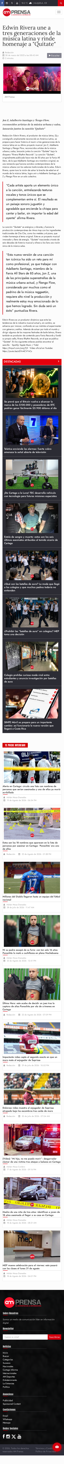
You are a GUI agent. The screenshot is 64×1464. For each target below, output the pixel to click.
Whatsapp (7, 1419)
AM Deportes (9, 1376)
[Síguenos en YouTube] (17, 3)
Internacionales (9, 1373)
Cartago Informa (10, 1369)
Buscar (6, 1356)
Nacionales (8, 1366)
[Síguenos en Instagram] (6, 3)
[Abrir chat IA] (57, 1447)
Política (6, 1386)
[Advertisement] (33, 109)
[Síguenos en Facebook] (2, 3)
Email (5, 1415)
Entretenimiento (10, 1380)
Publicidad (8, 1400)
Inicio (5, 1352)
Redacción (9, 52)
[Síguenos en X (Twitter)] (11, 3)
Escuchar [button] (55, 55)
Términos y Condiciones (47, 1448)
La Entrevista (8, 1383)
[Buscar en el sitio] (61, 3)
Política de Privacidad (46, 1451)
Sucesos (6, 1363)
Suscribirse (54, 1337)
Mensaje (6, 1422)
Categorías (8, 1359)
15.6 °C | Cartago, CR (34, 3)
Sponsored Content (12, 1403)
